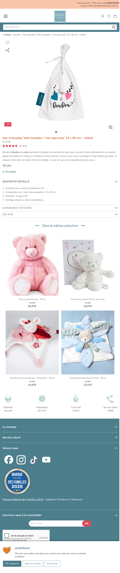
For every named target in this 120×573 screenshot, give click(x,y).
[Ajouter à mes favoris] (7, 43)
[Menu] (5, 16)
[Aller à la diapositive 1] (56, 132)
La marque (9, 427)
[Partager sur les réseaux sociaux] (7, 50)
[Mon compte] (103, 16)
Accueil (16, 34)
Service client (11, 437)
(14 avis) (23, 146)
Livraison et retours (17, 208)
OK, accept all (12, 563)
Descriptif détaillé (16, 181)
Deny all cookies (33, 563)
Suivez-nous (10, 448)
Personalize (52, 563)
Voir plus (6, 165)
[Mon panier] (115, 16)
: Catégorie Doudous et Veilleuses (42, 499)
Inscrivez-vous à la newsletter (22, 515)
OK (87, 523)
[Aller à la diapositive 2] (60, 132)
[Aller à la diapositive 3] (64, 132)
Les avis (7, 214)
